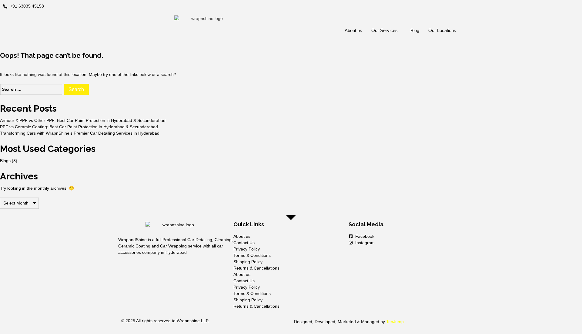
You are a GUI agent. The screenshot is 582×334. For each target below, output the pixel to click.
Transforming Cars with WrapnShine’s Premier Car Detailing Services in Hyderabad (79, 133)
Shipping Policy (248, 261)
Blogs (5, 160)
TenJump (395, 321)
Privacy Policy (246, 249)
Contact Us (244, 242)
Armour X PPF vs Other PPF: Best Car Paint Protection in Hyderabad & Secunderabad (83, 120)
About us (353, 30)
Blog (414, 30)
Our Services (384, 30)
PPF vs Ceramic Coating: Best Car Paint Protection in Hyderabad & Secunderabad (79, 126)
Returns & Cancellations (256, 268)
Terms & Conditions (252, 255)
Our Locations (442, 30)
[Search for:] (31, 89)
